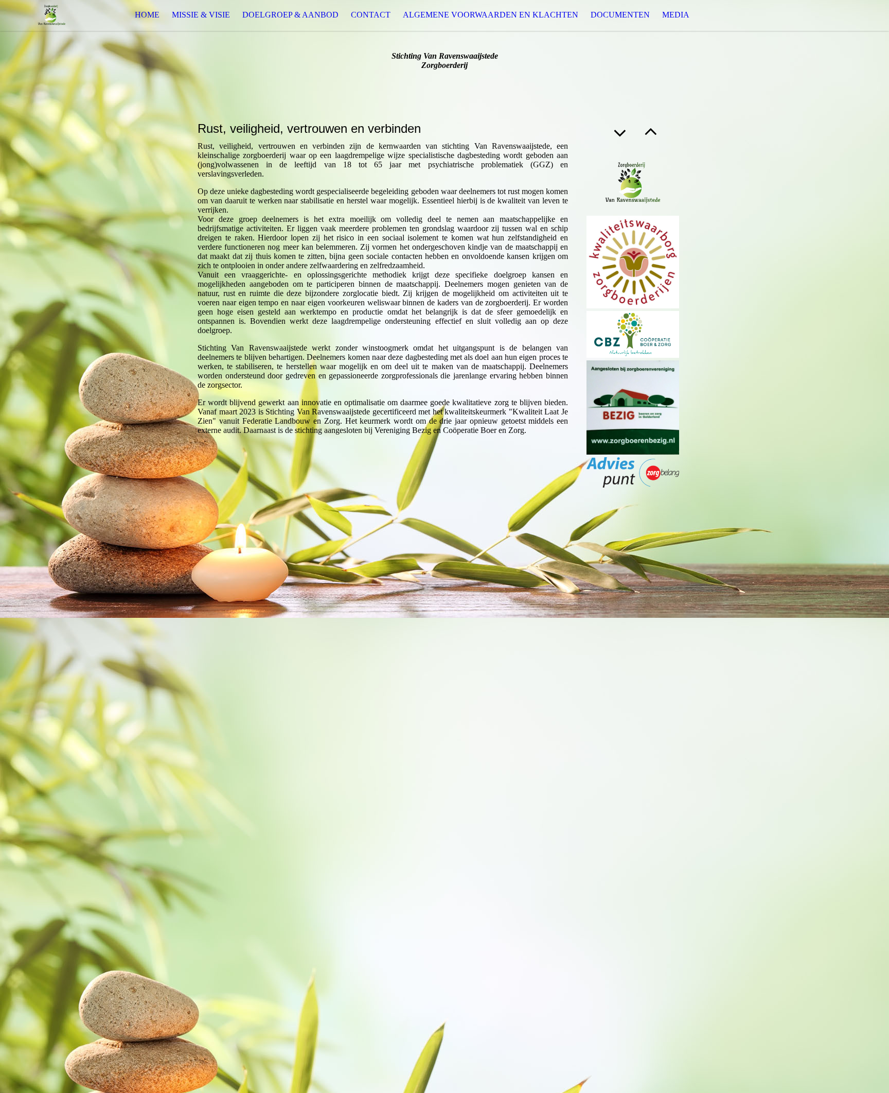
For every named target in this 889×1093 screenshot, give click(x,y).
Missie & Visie (201, 14)
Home (147, 14)
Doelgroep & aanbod (290, 14)
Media (675, 14)
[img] (51, 15)
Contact (370, 14)
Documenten (620, 14)
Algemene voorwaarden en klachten (490, 14)
